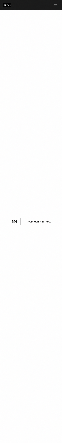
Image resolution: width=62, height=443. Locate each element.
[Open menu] (55, 5)
